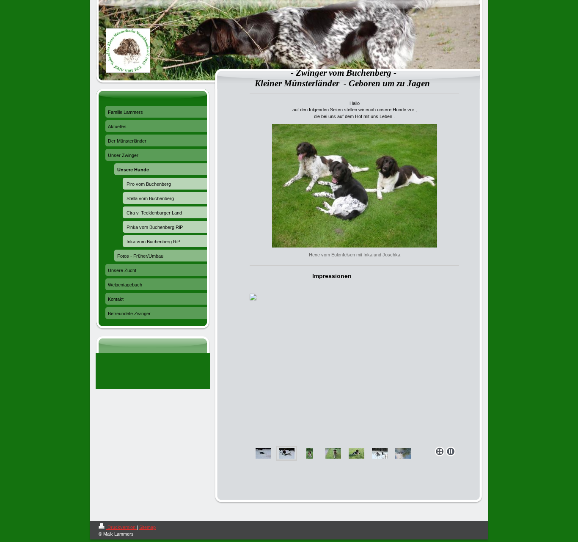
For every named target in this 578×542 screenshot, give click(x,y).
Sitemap (147, 527)
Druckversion (121, 527)
